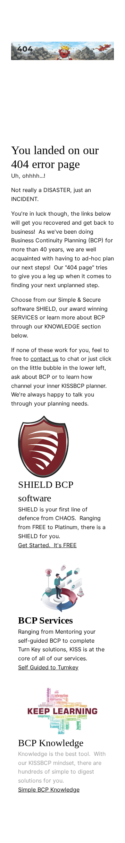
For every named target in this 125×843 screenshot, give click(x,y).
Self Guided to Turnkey (48, 667)
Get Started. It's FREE (47, 545)
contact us (44, 358)
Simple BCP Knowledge (49, 789)
